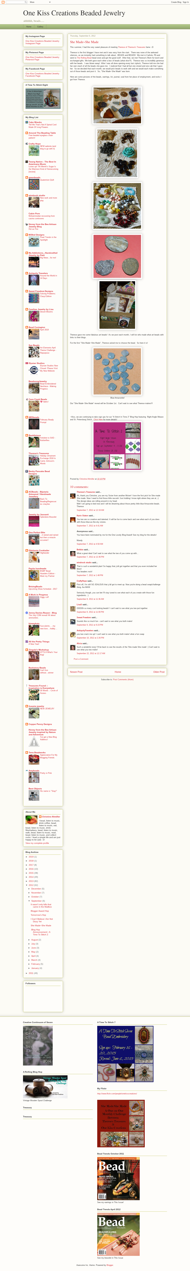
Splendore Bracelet (48, 517)
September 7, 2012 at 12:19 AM (90, 510)
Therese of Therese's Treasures (131, 47)
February (36, 964)
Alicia (79, 643)
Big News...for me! (48, 258)
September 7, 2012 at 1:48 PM (90, 575)
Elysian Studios (37, 363)
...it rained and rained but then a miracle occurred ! (49, 537)
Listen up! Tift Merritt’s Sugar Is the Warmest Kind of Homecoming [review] (43, 169)
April (33, 956)
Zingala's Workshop (39, 650)
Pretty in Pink (46, 773)
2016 (31, 869)
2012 (31, 885)
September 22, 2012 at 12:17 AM (91, 653)
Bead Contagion (37, 327)
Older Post (158, 672)
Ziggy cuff (44, 597)
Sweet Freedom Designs (41, 291)
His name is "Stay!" (48, 791)
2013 (31, 881)
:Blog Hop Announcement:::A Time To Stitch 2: (40, 932)
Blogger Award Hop (40, 911)
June (34, 948)
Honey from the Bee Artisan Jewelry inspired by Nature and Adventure (42, 732)
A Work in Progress (38, 594)
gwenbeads (34, 177)
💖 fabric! (44, 402)
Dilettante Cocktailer (39, 550)
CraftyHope (82, 581)
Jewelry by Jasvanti (39, 514)
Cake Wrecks (35, 122)
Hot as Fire (33, 229)
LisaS (79, 604)
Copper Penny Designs (40, 724)
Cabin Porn (34, 213)
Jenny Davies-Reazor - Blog (43, 613)
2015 (31, 873)
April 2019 (44, 330)
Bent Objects (35, 788)
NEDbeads (34, 417)
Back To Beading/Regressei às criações (48, 501)
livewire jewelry (36, 706)
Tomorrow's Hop (38, 915)
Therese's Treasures (86, 492)
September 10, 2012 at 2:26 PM (90, 638)
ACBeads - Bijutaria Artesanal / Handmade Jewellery (40, 494)
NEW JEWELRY (47, 709)
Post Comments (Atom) (123, 679)
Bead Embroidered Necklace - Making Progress (48, 386)
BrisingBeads (35, 586)
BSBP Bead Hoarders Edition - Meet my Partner (48, 573)
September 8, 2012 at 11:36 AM (90, 599)
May (33, 952)
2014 (31, 877)
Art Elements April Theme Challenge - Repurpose (48, 350)
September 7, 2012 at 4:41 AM (90, 526)
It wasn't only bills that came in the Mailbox (41, 905)
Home (28, 27)
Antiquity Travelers (38, 273)
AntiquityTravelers (85, 630)
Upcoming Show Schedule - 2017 (43, 589)
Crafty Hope (35, 144)
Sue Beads (34, 345)
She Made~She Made (41, 925)
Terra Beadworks (37, 752)
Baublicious (35, 435)
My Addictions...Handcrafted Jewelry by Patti (43, 254)
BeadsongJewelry (38, 381)
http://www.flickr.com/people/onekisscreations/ (117, 1094)
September (36, 901)
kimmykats (34, 623)
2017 (31, 865)
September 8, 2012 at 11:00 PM (90, 612)
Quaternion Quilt (47, 180)
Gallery (40, 27)
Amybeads (34, 770)
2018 (31, 861)
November (36, 892)
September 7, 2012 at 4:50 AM (90, 544)
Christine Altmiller (51, 816)
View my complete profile (37, 843)
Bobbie (80, 549)
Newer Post (76, 672)
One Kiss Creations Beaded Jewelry (74, 12)
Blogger (110, 1265)
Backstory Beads (37, 668)
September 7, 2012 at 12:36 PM (90, 557)
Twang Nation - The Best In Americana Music (42, 163)
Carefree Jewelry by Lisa (41, 309)
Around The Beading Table (42, 133)
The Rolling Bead (84, 58)
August (34, 940)
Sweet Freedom (84, 617)
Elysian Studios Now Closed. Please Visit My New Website (49, 368)
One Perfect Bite (37, 532)
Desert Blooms (46, 312)
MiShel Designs (36, 235)
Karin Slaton (82, 515)
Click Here (98, 419)
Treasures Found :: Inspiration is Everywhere (41, 686)
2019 (31, 857)
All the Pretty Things (39, 641)
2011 (31, 973)
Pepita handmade (37, 568)
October (35, 896)
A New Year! (34, 644)
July (33, 944)
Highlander (44, 553)
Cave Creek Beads (38, 399)
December (36, 888)
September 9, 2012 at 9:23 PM (90, 625)
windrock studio (84, 562)
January (35, 968)
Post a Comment (81, 659)
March (34, 960)
